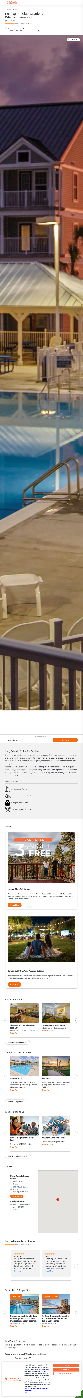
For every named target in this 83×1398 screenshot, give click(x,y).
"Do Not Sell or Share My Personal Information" (36, 1389)
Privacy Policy (41, 1371)
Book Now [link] (14, 984)
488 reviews (23, 23)
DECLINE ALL (66, 1369)
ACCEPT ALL (66, 1365)
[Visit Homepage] (13, 3)
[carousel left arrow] (5, 1020)
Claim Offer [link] (14, 905)
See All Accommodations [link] (17, 1042)
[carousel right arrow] (76, 1020)
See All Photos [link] (73, 40)
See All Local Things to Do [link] (18, 1156)
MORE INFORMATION (66, 1373)
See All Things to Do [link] (15, 1102)
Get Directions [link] (17, 1196)
